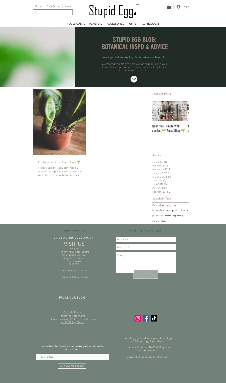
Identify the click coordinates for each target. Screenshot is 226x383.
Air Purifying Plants (72, 322)
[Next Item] (183, 111)
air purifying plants (168, 205)
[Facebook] (146, 318)
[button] (169, 6)
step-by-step (159, 220)
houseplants (172, 210)
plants (168, 215)
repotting (178, 215)
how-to (184, 210)
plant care (157, 215)
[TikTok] (154, 318)
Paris (154, 205)
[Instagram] (138, 318)
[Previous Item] (157, 111)
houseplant (158, 210)
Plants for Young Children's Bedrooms (72, 319)
